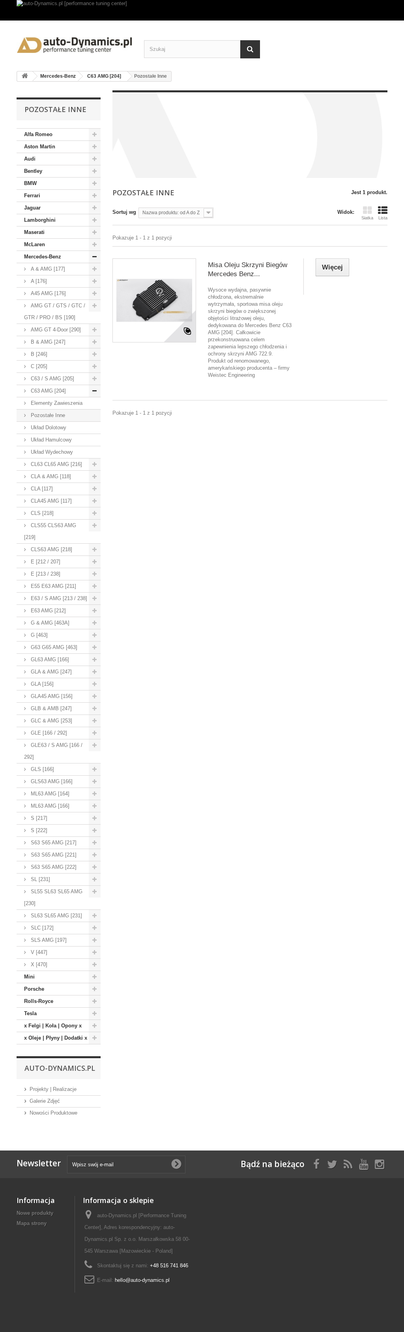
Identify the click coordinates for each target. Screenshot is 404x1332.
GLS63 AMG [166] (51, 781)
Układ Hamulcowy (50, 440)
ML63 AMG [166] (49, 806)
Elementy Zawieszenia (55, 403)
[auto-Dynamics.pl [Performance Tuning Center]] (74, 42)
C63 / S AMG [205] (51, 379)
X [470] (38, 964)
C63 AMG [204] (47, 391)
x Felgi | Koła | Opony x (53, 1026)
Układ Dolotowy (47, 427)
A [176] (38, 281)
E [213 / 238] (44, 574)
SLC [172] (41, 928)
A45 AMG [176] (47, 293)
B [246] (38, 354)
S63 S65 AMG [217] (53, 843)
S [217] (38, 818)
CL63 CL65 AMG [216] (55, 464)
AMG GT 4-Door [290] (55, 330)
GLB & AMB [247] (50, 708)
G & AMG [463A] (49, 623)
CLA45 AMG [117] (50, 501)
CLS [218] (41, 513)
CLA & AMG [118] (50, 476)
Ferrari (32, 195)
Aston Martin (39, 147)
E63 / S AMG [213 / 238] (58, 598)
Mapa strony (32, 1223)
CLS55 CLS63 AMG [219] (50, 531)
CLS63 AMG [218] (50, 549)
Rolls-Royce (38, 1001)
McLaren (34, 244)
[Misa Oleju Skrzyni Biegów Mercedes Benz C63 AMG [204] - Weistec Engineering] (154, 300)
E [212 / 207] (44, 562)
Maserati (34, 232)
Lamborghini (40, 220)
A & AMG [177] (47, 269)
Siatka (367, 217)
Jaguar (32, 208)
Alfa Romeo (38, 134)
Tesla (30, 1013)
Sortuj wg (124, 212)
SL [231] (39, 879)
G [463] (38, 635)
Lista (382, 217)
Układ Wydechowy (51, 452)
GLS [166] (41, 769)
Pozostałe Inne (47, 415)
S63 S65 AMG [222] (53, 867)
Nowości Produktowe (53, 1113)
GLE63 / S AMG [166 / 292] (53, 751)
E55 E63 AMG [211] (52, 586)
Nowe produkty (35, 1213)
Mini (29, 977)
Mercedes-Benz (42, 257)
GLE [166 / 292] (48, 733)
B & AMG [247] (47, 342)
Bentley (33, 171)
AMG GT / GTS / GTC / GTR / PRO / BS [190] (54, 311)
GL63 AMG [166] (49, 659)
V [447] (38, 952)
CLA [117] (41, 489)
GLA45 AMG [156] (51, 696)
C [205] (38, 366)
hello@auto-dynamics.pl (142, 1280)
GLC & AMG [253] (50, 721)
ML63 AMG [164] (49, 794)
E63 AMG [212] (47, 611)
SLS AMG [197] (48, 940)
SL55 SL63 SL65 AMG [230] (53, 897)
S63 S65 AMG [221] (53, 855)
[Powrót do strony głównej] (24, 76)
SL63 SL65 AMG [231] (55, 916)
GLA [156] (41, 684)
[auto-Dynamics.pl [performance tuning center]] (202, 10)
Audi (30, 159)
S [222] (38, 830)
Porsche (34, 989)
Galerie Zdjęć (45, 1101)
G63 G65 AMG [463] (53, 647)
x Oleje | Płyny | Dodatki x (55, 1038)
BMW (30, 183)
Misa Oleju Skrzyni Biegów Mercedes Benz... (247, 269)
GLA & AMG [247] (50, 672)
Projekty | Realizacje (53, 1089)
